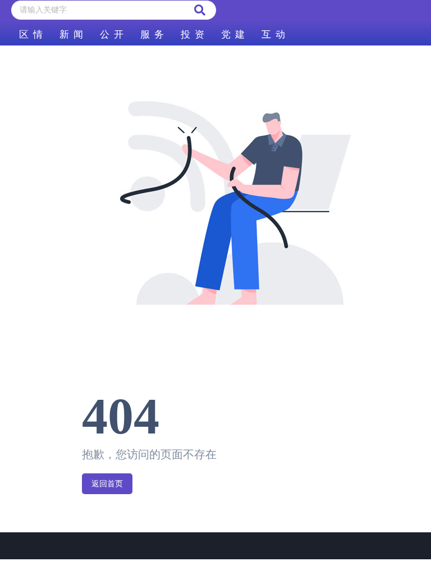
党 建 (233, 34)
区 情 (31, 34)
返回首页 (107, 484)
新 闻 (71, 34)
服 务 (152, 34)
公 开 (111, 34)
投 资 (192, 34)
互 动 (273, 34)
